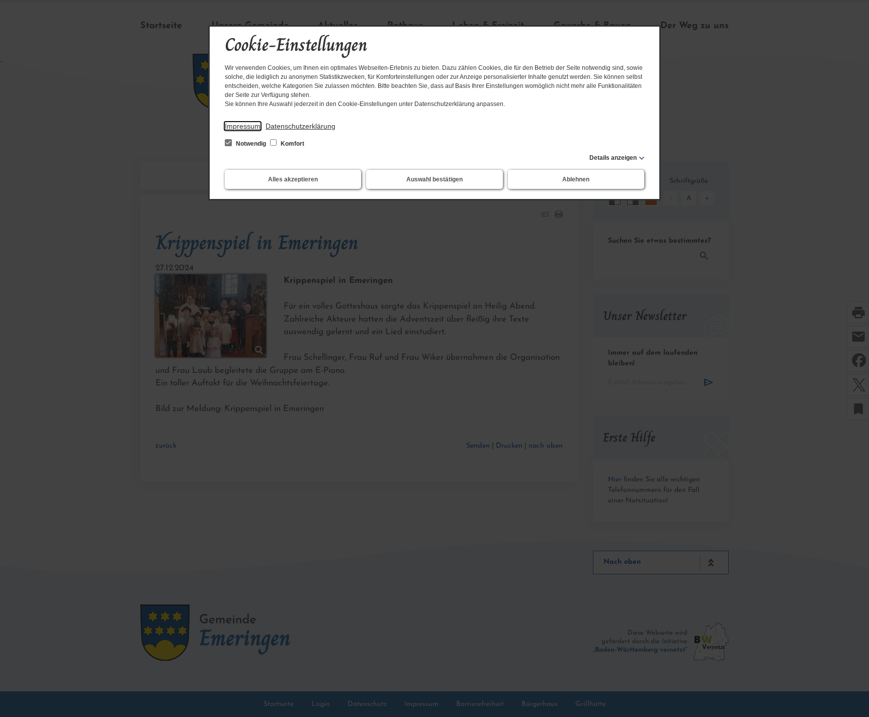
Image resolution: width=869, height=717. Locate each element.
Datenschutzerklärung (300, 126)
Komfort (291, 143)
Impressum (242, 126)
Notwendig (251, 143)
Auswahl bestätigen (434, 179)
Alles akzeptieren (293, 179)
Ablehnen (575, 179)
